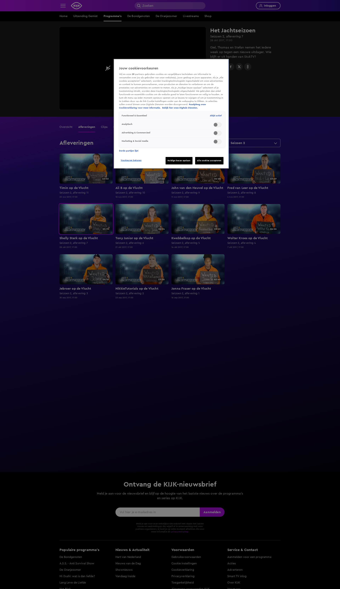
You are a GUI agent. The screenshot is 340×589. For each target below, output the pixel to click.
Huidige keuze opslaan (179, 161)
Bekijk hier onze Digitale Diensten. (180, 108)
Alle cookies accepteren (209, 161)
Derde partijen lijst (128, 151)
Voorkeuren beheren (131, 160)
